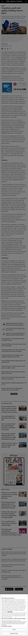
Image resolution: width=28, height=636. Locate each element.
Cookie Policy (10, 611)
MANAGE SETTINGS (14, 633)
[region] (14, 615)
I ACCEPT (14, 629)
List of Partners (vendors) (6, 626)
